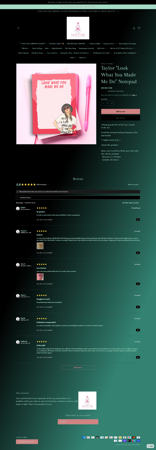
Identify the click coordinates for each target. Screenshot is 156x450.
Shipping (104, 91)
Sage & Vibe (123, 444)
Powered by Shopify (134, 444)
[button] (18, 28)
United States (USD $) (26, 442)
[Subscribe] (95, 421)
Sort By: (125, 203)
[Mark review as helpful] (138, 219)
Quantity (104, 99)
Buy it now (120, 118)
